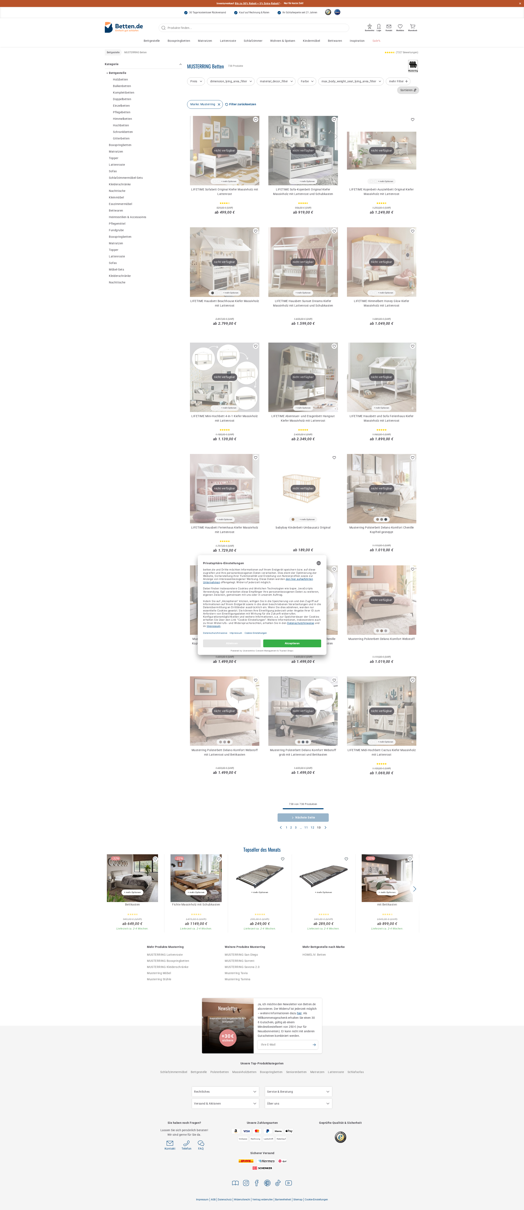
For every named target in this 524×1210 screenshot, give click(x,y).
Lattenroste (228, 40)
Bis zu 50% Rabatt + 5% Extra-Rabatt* (257, 3)
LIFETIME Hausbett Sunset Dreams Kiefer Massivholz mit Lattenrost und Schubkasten (303, 303)
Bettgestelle (152, 40)
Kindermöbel (311, 40)
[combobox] (408, 90)
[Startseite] (124, 28)
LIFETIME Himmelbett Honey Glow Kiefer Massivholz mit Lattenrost (381, 303)
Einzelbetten (121, 105)
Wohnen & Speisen (282, 40)
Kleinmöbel (116, 197)
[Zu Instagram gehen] (246, 1184)
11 (306, 827)
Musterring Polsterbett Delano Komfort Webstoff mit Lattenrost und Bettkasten (225, 752)
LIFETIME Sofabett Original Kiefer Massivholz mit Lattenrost (224, 192)
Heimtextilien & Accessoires (127, 216)
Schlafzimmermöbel (173, 1072)
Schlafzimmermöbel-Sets (126, 177)
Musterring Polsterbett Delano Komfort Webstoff (381, 639)
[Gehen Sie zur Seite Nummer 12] (281, 828)
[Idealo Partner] (337, 12)
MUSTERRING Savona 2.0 (242, 967)
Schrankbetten (123, 132)
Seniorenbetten (296, 1072)
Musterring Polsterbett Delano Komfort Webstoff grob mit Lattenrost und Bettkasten (303, 752)
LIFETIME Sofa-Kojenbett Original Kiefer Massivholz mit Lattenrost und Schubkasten (303, 192)
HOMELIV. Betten (314, 954)
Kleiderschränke (120, 184)
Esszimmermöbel (120, 203)
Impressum (202, 1199)
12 (312, 827)
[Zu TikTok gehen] (278, 1184)
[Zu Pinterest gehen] (267, 1184)
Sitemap (298, 1199)
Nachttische (117, 190)
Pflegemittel (117, 223)
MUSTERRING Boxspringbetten (168, 960)
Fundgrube (116, 230)
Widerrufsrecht (242, 1199)
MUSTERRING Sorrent (239, 960)
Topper (113, 158)
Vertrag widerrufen (262, 1199)
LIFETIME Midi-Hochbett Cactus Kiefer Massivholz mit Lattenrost (382, 752)
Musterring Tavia (236, 973)
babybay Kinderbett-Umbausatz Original (303, 527)
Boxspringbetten (179, 40)
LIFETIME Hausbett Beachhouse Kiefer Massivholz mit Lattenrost (224, 303)
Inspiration (357, 40)
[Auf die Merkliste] (255, 119)
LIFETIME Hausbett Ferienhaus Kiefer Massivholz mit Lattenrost (224, 530)
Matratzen (205, 40)
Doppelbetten (122, 99)
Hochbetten (121, 125)
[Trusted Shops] (328, 12)
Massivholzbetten (244, 1072)
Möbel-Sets (116, 269)
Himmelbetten (122, 118)
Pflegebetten (121, 112)
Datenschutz (225, 1199)
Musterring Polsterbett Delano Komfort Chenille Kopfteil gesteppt (381, 530)
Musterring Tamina (238, 979)
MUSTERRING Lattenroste (165, 954)
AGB (213, 1199)
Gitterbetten (121, 138)
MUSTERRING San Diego (241, 954)
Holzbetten (120, 79)
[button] (414, 889)
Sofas (113, 171)
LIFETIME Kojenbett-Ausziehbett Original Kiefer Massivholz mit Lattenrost (381, 192)
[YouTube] (288, 1184)
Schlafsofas (356, 1072)
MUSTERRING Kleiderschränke (167, 967)
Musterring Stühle (159, 979)
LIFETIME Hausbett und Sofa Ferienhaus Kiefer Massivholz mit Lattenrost (382, 418)
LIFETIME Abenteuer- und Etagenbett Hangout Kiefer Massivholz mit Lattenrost (303, 418)
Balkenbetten (122, 86)
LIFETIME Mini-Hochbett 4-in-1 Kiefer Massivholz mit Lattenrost (224, 418)
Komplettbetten (123, 92)
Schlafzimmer (253, 40)
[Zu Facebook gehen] (256, 1184)
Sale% (377, 40)
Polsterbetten (219, 1072)
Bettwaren (335, 40)
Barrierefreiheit (283, 1199)
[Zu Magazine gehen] (235, 1184)
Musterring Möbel (159, 973)
